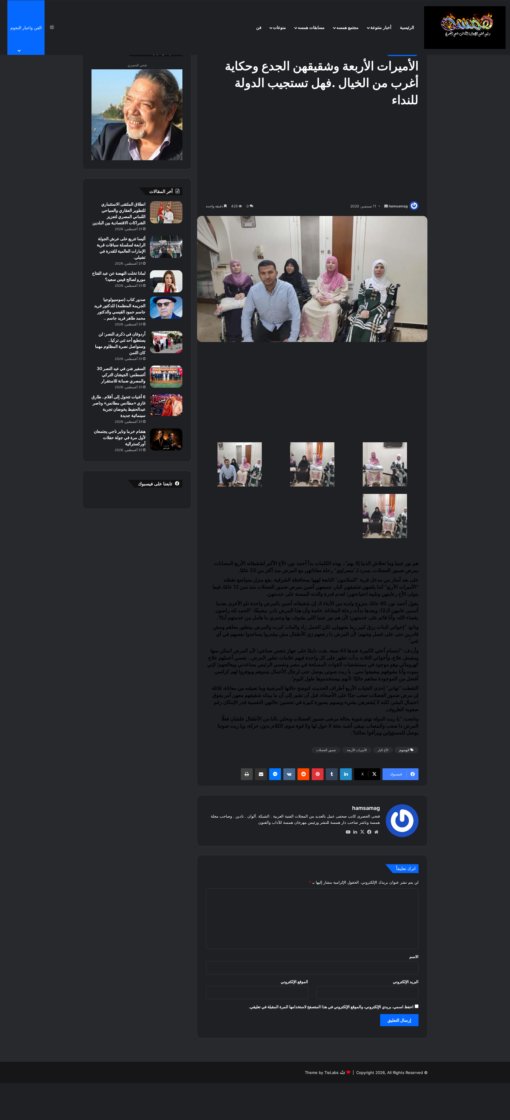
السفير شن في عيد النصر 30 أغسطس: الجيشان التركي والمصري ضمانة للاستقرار (121, 374)
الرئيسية (407, 27)
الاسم (414, 956)
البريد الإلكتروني (406, 981)
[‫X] (362, 832)
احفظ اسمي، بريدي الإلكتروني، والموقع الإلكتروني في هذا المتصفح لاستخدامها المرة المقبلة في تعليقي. (331, 1006)
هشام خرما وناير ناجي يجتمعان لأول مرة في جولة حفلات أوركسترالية (120, 437)
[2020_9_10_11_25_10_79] (240, 465)
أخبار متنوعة (380, 27)
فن (258, 27)
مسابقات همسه (311, 27)
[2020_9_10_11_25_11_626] (385, 517)
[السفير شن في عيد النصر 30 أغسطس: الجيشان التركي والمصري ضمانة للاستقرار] (166, 377)
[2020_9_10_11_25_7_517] (385, 465)
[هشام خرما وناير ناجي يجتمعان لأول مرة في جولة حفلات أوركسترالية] (166, 439)
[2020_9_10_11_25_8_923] (312, 465)
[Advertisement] (312, 155)
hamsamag (398, 206)
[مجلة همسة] (465, 27)
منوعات (279, 27)
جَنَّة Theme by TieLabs (325, 1072)
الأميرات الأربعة (357, 750)
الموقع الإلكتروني (294, 981)
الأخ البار (383, 750)
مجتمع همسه (347, 27)
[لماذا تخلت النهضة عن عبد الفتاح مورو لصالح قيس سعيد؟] (166, 281)
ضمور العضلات (272, 587)
